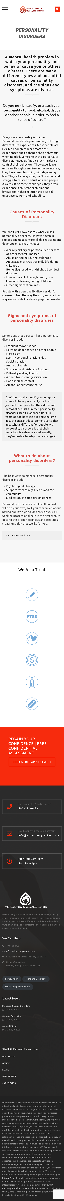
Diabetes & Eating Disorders (16, 1006)
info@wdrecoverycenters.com (20, 951)
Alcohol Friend (9, 1026)
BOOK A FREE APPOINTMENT (32, 762)
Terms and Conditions (35, 979)
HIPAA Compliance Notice (17, 986)
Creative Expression (11, 1016)
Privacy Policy (11, 979)
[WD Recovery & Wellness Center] (32, 9)
